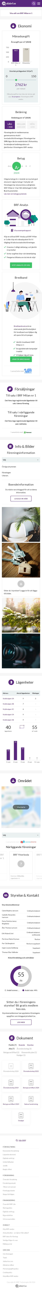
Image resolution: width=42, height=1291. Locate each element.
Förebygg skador (9, 1190)
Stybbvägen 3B (8, 704)
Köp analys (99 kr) (21, 265)
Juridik (5, 1166)
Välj (4, 460)
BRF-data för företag (10, 1236)
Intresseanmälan (9, 1219)
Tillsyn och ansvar (9, 1187)
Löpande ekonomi (9, 1154)
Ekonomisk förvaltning (11, 1151)
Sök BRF (22, 1140)
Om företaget (8, 1254)
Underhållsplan (8, 1162)
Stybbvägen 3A (8, 698)
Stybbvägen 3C (8, 709)
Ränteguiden (7, 1208)
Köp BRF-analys (8, 1229)
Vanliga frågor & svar (10, 1240)
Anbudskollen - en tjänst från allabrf (16, 1233)
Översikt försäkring (10, 1179)
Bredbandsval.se (20, 326)
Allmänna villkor (8, 1265)
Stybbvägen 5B (8, 720)
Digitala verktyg (8, 1158)
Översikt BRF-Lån (9, 1204)
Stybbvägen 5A (8, 714)
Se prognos (16, 97)
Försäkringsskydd (9, 1183)
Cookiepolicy (7, 1272)
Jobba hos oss (8, 1261)
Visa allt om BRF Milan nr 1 (21, 13)
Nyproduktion (8, 1215)
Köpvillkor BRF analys (10, 1276)
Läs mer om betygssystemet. (15, 194)
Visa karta (21, 807)
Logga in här (21, 499)
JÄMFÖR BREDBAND (21, 359)
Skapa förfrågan (8, 1194)
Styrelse (30, 1045)
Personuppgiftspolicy (10, 1269)
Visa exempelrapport (22, 230)
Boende (22, 1045)
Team (5, 1258)
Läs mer (21, 1022)
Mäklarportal (7, 1244)
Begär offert (7, 1169)
